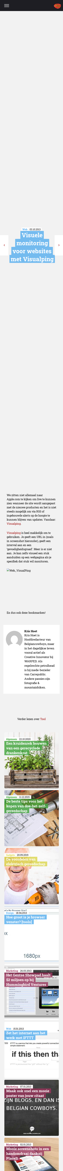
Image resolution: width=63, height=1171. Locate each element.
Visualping (14, 523)
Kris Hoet (30, 631)
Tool (43, 719)
